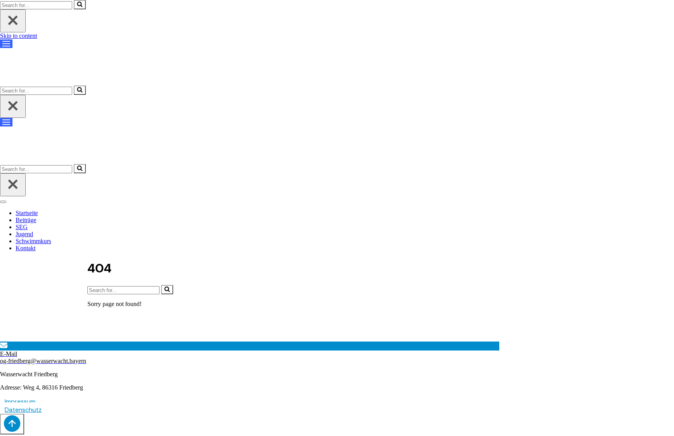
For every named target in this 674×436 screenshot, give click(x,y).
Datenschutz (23, 410)
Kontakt (25, 248)
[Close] (13, 20)
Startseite (27, 213)
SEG (22, 227)
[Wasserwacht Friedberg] (39, 73)
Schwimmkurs (33, 241)
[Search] (80, 4)
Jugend (24, 234)
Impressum (20, 401)
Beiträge (26, 220)
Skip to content (18, 35)
